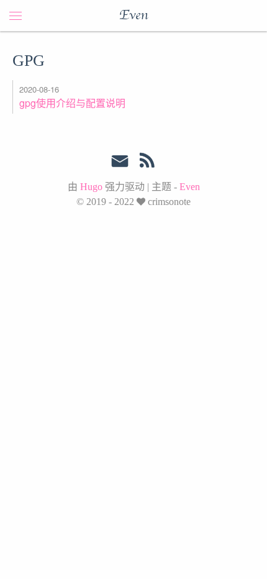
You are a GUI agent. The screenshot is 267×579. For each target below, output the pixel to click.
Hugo (91, 186)
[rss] (147, 162)
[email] (120, 161)
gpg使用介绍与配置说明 (72, 103)
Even (133, 15)
